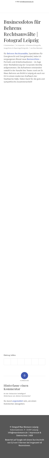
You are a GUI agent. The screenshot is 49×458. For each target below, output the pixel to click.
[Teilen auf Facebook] (7, 362)
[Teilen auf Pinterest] (21, 362)
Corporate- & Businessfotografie (29, 45)
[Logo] (20, 8)
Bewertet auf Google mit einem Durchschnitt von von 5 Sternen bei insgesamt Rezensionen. (24, 443)
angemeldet (17, 401)
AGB (31, 435)
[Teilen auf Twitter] (14, 362)
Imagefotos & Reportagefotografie (16, 48)
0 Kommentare (9, 45)
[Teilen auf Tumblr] (35, 362)
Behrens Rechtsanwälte (17, 53)
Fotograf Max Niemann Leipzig (25, 427)
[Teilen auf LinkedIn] (28, 362)
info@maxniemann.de (18, 433)
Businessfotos (33, 59)
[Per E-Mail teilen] (41, 362)
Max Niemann (37, 48)
